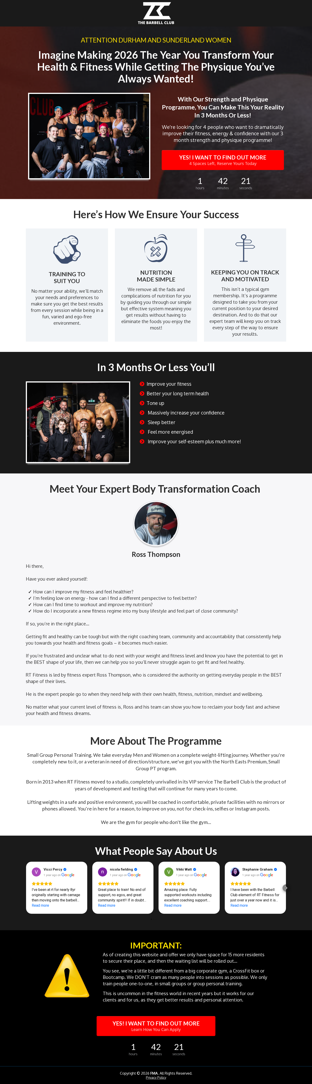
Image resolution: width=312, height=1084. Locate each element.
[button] (25, 888)
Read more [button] (40, 905)
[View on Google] (36, 872)
